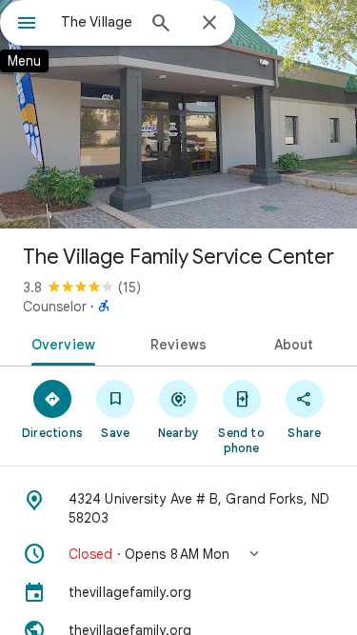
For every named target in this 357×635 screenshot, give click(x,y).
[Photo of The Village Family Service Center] (178, 114)
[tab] (60, 343)
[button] (178, 554)
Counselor (55, 306)
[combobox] (97, 21)
